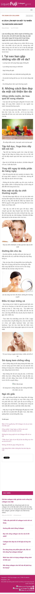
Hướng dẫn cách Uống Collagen (13, 528)
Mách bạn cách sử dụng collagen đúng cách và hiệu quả (17, 559)
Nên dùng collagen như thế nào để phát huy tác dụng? (17, 566)
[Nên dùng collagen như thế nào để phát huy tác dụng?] (17, 562)
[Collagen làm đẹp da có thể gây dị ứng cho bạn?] (17, 539)
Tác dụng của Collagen (10, 15)
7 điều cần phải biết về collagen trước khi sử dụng (17, 522)
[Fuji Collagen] (17, 4)
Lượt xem (29, 15)
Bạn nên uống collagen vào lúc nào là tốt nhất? (16, 535)
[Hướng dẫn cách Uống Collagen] (17, 525)
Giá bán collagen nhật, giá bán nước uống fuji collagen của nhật (17, 501)
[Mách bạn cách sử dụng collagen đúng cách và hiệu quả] (17, 554)
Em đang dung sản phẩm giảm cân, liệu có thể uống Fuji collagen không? (16, 551)
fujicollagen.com (15, 577)
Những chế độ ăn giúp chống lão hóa (13, 445)
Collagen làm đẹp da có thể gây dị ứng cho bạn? (17, 543)
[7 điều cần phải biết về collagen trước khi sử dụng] (17, 517)
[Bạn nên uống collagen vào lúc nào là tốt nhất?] (17, 531)
